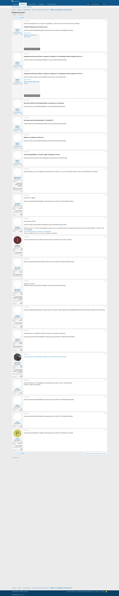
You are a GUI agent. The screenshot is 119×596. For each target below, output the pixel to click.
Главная (15, 4)
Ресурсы (41, 4)
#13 (105, 281)
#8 (105, 169)
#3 (105, 70)
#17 (105, 380)
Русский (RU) (25, 591)
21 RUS (20, 393)
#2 (105, 53)
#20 (105, 430)
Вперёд (22, 17)
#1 (105, 21)
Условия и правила (71, 591)
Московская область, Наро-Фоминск (18, 185)
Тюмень (20, 208)
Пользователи (51, 4)
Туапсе (20, 320)
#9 (105, 195)
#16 (105, 354)
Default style (16, 591)
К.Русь (20, 231)
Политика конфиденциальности (85, 591)
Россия (20, 343)
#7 (105, 151)
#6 (105, 134)
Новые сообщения (16, 7)
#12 (105, 259)
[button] (36, 4)
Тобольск (20, 443)
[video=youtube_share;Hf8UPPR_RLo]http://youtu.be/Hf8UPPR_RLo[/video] (45, 357)
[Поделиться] (103, 21)
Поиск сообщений (27, 7)
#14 (105, 307)
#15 (105, 330)
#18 (105, 397)
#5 (105, 117)
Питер (20, 272)
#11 (105, 237)
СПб (21, 250)
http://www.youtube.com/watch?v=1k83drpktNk (37, 231)
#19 (105, 413)
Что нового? (31, 4)
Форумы (23, 4)
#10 (105, 218)
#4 (105, 100)
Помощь (97, 591)
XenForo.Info (22, 594)
